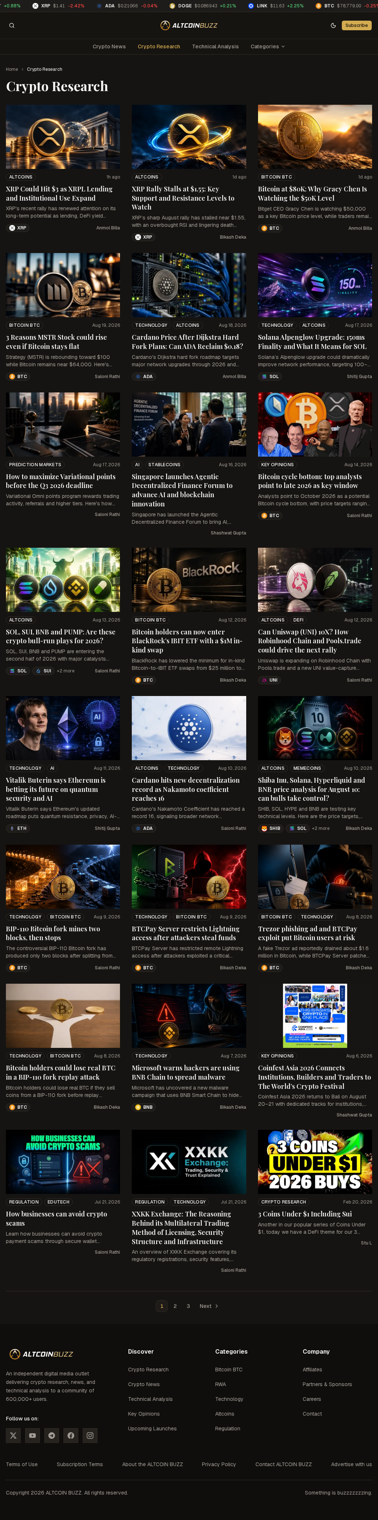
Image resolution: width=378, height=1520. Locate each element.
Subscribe (357, 25)
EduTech (58, 1202)
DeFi (298, 620)
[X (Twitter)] (13, 1435)
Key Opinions (277, 465)
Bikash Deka (233, 237)
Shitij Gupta (359, 377)
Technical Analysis (215, 46)
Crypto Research (159, 46)
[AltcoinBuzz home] (189, 25)
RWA (220, 1384)
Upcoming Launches (152, 1428)
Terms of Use (22, 1464)
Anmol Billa (108, 228)
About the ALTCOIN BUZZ (152, 1464)
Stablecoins (164, 465)
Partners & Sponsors (327, 1384)
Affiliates (312, 1369)
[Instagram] (90, 1435)
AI (137, 465)
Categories (265, 46)
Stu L (366, 1243)
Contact (312, 1413)
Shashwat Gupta (228, 533)
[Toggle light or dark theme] (333, 25)
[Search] (12, 25)
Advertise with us (351, 1464)
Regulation (24, 1202)
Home (12, 69)
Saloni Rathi (107, 377)
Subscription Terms (80, 1464)
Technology (151, 325)
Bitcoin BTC (276, 177)
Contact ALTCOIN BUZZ (283, 1464)
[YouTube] (32, 1435)
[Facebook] (70, 1435)
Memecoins (307, 768)
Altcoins (20, 177)
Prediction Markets (35, 465)
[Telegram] (51, 1435)
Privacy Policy (219, 1464)
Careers (312, 1399)
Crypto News (109, 46)
